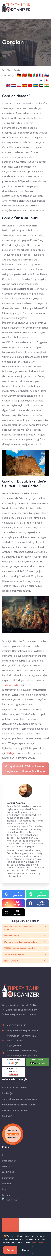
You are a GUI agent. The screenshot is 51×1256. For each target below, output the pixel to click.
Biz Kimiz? (7, 1116)
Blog (4, 1189)
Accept (10, 1250)
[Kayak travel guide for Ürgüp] (25, 1134)
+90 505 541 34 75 (16, 1025)
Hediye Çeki (8, 1093)
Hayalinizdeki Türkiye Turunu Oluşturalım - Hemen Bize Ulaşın (25, 768)
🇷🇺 (46, 75)
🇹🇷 (30, 85)
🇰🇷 (41, 80)
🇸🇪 (36, 85)
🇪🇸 (25, 85)
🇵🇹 (30, 75)
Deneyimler (8, 1178)
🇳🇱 (14, 85)
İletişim (11, 753)
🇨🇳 (25, 75)
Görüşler (6, 1183)
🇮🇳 (46, 85)
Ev (3, 1155)
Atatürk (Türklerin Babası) (15, 1087)
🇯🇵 (46, 80)
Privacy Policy (37, 1242)
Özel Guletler (9, 1172)
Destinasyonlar (9, 1160)
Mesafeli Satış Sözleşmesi (15, 1110)
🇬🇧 (8, 85)
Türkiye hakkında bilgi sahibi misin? (20, 1099)
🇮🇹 (36, 75)
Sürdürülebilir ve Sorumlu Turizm (19, 1104)
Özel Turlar (7, 1166)
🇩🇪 (19, 75)
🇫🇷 (41, 75)
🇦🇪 (41, 85)
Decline (25, 1250)
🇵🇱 (19, 85)
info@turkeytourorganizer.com (22, 1030)
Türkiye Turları (11, 685)
